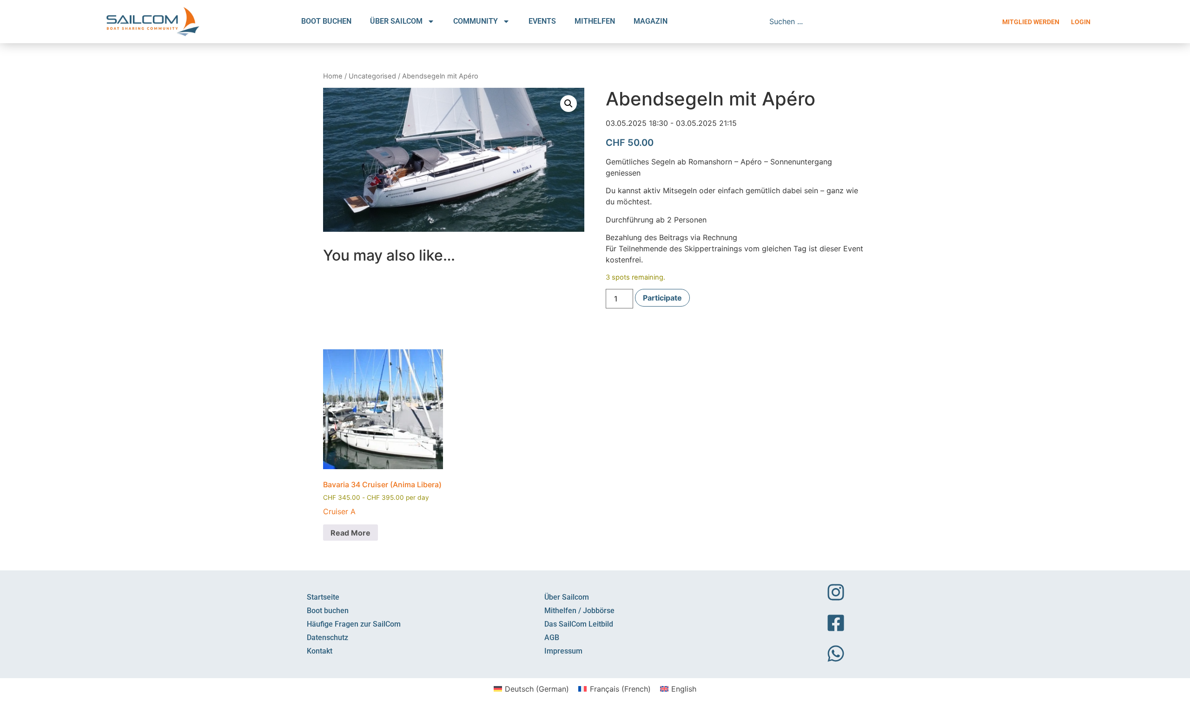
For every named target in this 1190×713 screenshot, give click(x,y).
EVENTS (542, 21)
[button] (568, 103)
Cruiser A (339, 511)
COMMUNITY (475, 21)
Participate (662, 297)
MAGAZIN (651, 21)
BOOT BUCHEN (326, 21)
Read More (350, 532)
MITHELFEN (595, 21)
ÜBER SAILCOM (396, 21)
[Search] (900, 21)
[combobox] (830, 21)
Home (333, 76)
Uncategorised (372, 76)
